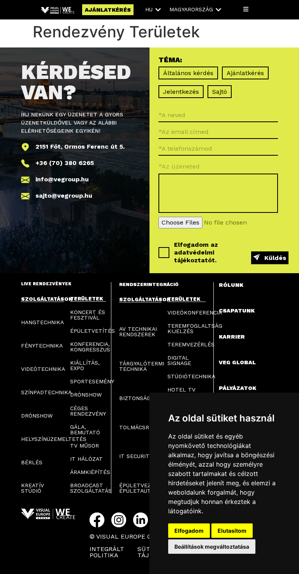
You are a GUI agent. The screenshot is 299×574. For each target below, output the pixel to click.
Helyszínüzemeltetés (53, 439)
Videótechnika (43, 369)
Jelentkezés (181, 91)
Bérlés (31, 462)
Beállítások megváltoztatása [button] (211, 546)
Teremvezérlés (191, 344)
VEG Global (237, 362)
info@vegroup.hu (62, 179)
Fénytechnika (42, 345)
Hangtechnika (42, 322)
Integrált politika (107, 552)
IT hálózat (86, 459)
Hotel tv (181, 389)
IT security (136, 456)
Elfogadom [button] (189, 530)
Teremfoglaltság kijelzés (194, 328)
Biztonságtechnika (148, 398)
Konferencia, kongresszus (90, 347)
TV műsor (84, 445)
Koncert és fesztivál (87, 315)
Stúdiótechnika (191, 376)
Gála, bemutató (85, 429)
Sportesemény (92, 381)
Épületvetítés (92, 331)
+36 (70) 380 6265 (64, 163)
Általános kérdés (188, 73)
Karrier (232, 337)
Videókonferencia (194, 312)
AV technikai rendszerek (138, 331)
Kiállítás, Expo (85, 365)
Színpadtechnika (46, 392)
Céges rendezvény (88, 411)
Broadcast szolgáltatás (91, 488)
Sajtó (219, 91)
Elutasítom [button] (232, 530)
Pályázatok (237, 388)
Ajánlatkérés (245, 73)
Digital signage (179, 360)
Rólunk (231, 285)
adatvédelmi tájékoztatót (194, 256)
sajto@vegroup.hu (63, 195)
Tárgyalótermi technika (141, 366)
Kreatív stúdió (32, 488)
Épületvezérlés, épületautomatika (147, 488)
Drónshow (37, 416)
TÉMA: (170, 60)
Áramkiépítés (90, 472)
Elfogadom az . (196, 252)
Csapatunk (237, 310)
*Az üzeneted (179, 166)
